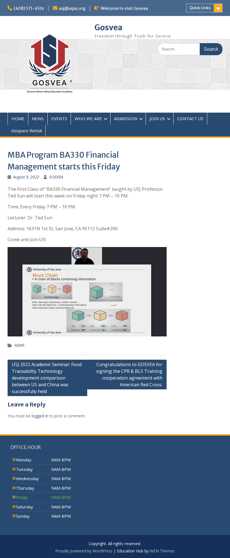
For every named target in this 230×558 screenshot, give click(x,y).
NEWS (38, 118)
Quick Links (200, 7)
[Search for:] (190, 49)
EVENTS (59, 118)
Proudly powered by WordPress (83, 551)
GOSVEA (56, 177)
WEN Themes (162, 551)
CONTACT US (190, 118)
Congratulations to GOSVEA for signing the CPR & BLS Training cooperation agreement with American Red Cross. (129, 374)
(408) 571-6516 (29, 8)
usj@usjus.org (72, 8)
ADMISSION (125, 118)
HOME (18, 118)
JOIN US (157, 118)
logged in (40, 415)
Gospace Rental (26, 130)
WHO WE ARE (88, 118)
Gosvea (108, 27)
